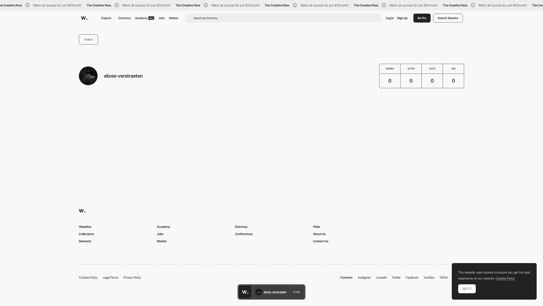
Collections (86, 234)
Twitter (396, 277)
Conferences (244, 234)
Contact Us (320, 241)
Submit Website (448, 18)
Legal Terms (110, 277)
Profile (296, 292)
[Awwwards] (84, 18)
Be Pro (422, 18)
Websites (85, 226)
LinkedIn (381, 277)
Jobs (161, 18)
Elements (85, 241)
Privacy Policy (132, 277)
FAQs (316, 226)
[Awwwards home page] (245, 292)
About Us (319, 234)
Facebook (412, 277)
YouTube (429, 277)
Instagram (364, 277)
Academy (144, 18)
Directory (125, 18)
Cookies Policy (88, 277)
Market (173, 18)
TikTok (443, 277)
